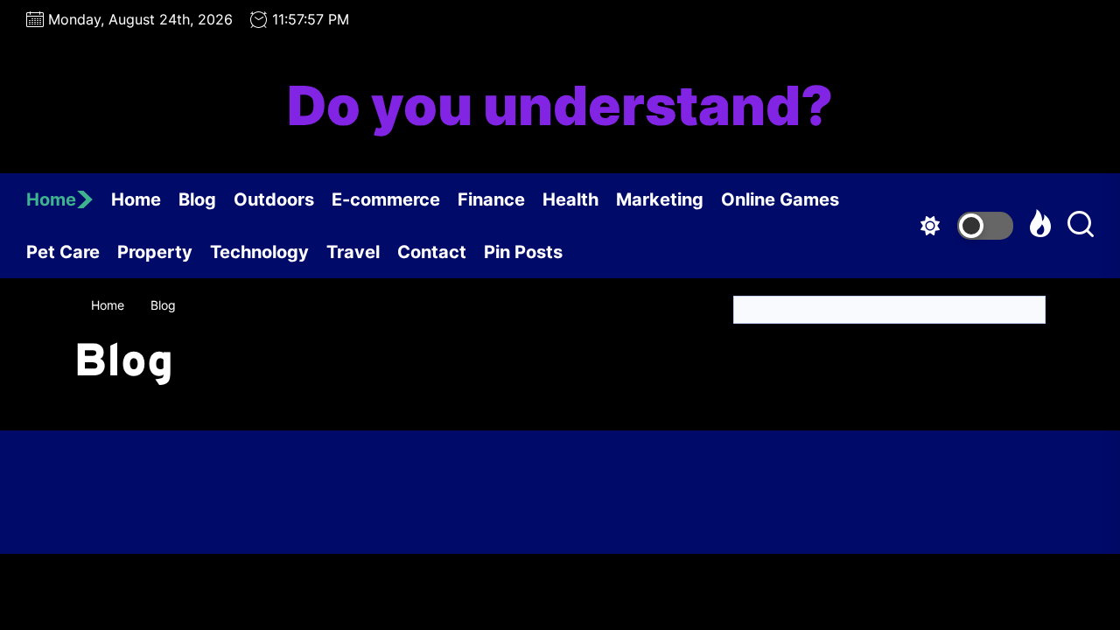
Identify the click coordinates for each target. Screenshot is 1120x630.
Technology (259, 252)
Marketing (660, 199)
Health (570, 199)
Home (51, 199)
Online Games (780, 199)
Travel (353, 252)
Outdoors (274, 199)
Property (154, 252)
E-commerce (386, 199)
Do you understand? (560, 106)
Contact (431, 252)
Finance (491, 199)
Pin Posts (523, 252)
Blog (197, 199)
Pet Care (63, 252)
